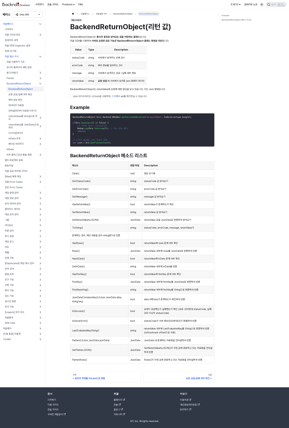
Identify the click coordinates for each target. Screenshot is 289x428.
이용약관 (184, 399)
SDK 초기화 (10, 51)
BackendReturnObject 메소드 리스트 (237, 20)
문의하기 (184, 409)
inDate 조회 (14, 138)
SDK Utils (10, 323)
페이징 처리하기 (16, 143)
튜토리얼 (9, 165)
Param (10, 78)
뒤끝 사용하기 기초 (16, 61)
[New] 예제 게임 (13, 176)
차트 (7, 247)
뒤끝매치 (7, 328)
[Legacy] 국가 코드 (14, 312)
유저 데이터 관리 (13, 203)
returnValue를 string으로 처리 (22, 118)
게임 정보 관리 (12, 198)
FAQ (80, 4)
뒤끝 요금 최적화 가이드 (16, 171)
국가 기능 (9, 306)
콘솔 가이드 (53, 4)
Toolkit (7, 339)
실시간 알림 (10, 301)
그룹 (7, 219)
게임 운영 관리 (12, 192)
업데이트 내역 (11, 40)
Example (225, 15)
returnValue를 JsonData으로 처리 (23, 126)
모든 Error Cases (14, 187)
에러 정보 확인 (15, 99)
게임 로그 (9, 241)
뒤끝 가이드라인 (12, 34)
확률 (7, 252)
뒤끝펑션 (9, 317)
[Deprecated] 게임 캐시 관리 (19, 263)
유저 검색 (9, 268)
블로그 (117, 409)
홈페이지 (118, 399)
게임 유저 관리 (12, 214)
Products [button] (67, 4)
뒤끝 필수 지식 (12, 56)
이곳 (114, 96)
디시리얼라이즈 (15, 133)
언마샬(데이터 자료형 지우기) (22, 110)
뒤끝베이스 (8, 23)
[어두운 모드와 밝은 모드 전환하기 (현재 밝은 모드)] (261, 4)
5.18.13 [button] (234, 4)
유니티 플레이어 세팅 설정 (19, 67)
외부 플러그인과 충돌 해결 (19, 154)
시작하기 (39, 4)
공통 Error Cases (14, 181)
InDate (10, 149)
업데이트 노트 (251, 4)
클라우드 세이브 (12, 209)
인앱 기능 (9, 257)
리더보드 (9, 225)
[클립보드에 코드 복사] (210, 117)
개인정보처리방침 (188, 404)
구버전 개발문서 (55, 414)
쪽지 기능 (9, 290)
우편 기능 (9, 285)
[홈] (73, 13)
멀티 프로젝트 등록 (14, 160)
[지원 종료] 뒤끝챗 (12, 333)
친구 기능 (9, 279)
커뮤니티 (118, 414)
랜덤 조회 (9, 274)
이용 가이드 (53, 404)
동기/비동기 (12, 72)
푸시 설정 (9, 236)
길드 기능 (9, 295)
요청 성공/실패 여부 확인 (20, 94)
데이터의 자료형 (16, 105)
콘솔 (116, 404)
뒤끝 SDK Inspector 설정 (17, 45)
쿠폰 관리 (9, 230)
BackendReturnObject (19, 83)
